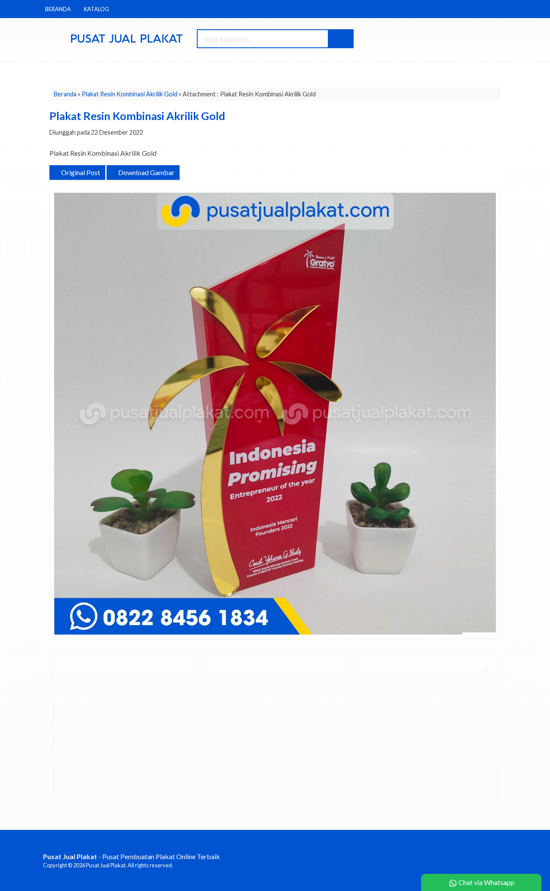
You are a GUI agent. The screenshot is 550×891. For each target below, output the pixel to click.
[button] (340, 38)
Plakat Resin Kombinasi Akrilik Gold (129, 94)
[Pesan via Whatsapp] (445, 39)
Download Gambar (145, 172)
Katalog (96, 9)
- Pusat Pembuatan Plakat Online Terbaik (131, 856)
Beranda (58, 9)
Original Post (80, 172)
